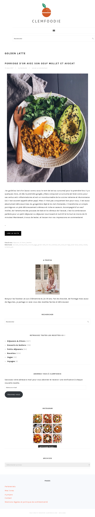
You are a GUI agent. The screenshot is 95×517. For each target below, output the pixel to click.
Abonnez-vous (13, 394)
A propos (9, 495)
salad (80, 245)
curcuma (30, 245)
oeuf (62, 245)
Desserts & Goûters (16, 345)
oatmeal (54, 245)
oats (59, 245)
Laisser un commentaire (39, 68)
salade (85, 245)
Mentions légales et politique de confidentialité (26, 502)
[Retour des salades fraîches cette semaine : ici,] (57, 418)
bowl (25, 245)
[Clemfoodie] (47, 24)
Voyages (11, 361)
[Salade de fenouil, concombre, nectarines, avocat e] (37, 418)
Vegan (10, 357)
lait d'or (48, 245)
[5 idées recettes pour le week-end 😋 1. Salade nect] (37, 438)
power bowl (74, 245)
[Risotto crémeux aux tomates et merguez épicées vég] (57, 428)
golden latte (41, 245)
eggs (35, 245)
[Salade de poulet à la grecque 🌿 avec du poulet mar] (47, 428)
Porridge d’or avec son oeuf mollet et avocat (40, 63)
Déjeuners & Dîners (19, 242)
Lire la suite (13, 233)
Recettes (29, 242)
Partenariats (10, 486)
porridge (67, 245)
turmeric (7, 247)
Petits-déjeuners (15, 349)
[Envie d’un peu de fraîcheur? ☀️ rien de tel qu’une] (57, 438)
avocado (15, 245)
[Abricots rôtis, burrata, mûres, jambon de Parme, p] (47, 438)
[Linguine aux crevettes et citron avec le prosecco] (37, 428)
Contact (8, 498)
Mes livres (9, 490)
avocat (21, 245)
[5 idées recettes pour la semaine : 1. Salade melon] (47, 418)
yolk (12, 247)
